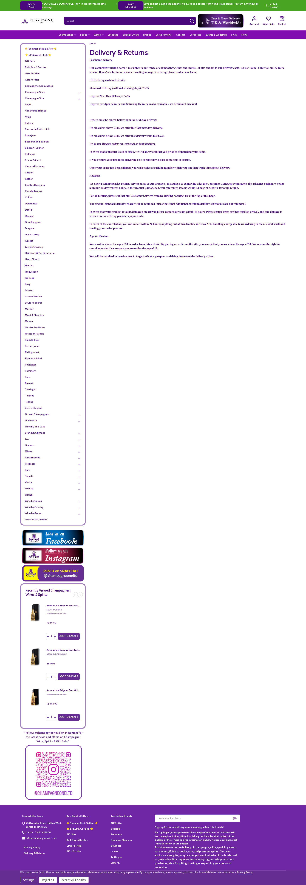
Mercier (29, 308)
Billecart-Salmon (34, 147)
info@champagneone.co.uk (41, 838)
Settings (28, 880)
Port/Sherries (32, 457)
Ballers (29, 123)
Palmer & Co (32, 339)
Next (80, 594)
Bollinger (30, 154)
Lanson (29, 290)
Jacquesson (31, 271)
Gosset (29, 240)
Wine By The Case (35, 426)
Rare (27, 377)
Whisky (29, 488)
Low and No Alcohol (36, 519)
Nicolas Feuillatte (35, 327)
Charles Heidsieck (35, 185)
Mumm (29, 321)
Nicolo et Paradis (34, 333)
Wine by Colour (33, 501)
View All (115, 862)
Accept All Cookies (73, 880)
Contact (180, 34)
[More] (75, 35)
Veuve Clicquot (33, 408)
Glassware (31, 420)
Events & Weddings (216, 34)
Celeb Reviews (163, 34)
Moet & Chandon (34, 315)
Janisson (30, 277)
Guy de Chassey (34, 247)
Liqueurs (30, 445)
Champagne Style (35, 92)
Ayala (28, 116)
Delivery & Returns (34, 853)
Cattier (29, 178)
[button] (221, 21)
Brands (147, 34)
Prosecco (30, 463)
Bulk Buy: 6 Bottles (35, 67)
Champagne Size (34, 98)
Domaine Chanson (121, 840)
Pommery (30, 370)
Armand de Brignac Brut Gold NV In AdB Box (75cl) (75, 605)
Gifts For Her (32, 79)
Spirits (83, 34)
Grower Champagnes (37, 414)
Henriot (29, 265)
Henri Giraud (32, 259)
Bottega (115, 828)
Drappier (30, 228)
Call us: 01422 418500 (38, 832)
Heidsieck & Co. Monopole (40, 253)
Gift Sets (30, 61)
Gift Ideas (112, 34)
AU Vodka (116, 823)
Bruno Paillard (33, 160)
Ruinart (29, 383)
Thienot (29, 395)
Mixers (28, 451)
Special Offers (131, 34)
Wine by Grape (33, 513)
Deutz (28, 209)
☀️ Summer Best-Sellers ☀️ (40, 48)
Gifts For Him (32, 73)
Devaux (29, 216)
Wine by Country (34, 507)
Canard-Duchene (34, 166)
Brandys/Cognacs (35, 432)
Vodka (28, 482)
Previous (75, 594)
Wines (97, 34)
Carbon (29, 172)
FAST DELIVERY (130, 5)
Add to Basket (69, 636)
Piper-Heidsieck (33, 358)
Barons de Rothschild (37, 129)
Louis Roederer (33, 302)
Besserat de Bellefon (37, 141)
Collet (28, 197)
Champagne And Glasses (39, 85)
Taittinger (30, 389)
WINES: (29, 494)
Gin (27, 439)
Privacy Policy (32, 847)
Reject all (48, 880)
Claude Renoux (33, 191)
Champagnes (65, 34)
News (244, 34)
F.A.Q (234, 34)
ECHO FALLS (31, 5)
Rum (27, 470)
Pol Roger (30, 364)
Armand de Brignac (35, 110)
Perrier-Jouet (32, 346)
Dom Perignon (33, 222)
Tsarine (29, 401)
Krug (27, 284)
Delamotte (31, 203)
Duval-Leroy (32, 234)
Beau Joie (30, 135)
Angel (28, 104)
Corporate (195, 34)
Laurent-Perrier (33, 296)
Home (92, 43)
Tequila (29, 476)
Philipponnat (32, 352)
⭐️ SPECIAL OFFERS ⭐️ (38, 54)
